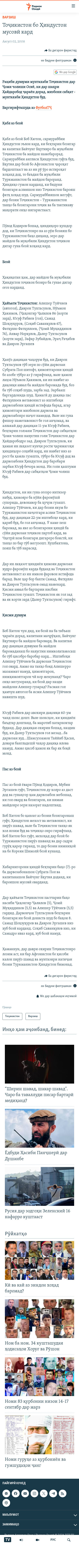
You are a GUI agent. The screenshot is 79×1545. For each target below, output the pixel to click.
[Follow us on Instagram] (34, 1493)
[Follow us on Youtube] (25, 1493)
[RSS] (62, 1493)
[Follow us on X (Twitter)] (44, 1493)
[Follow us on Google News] (6, 1493)
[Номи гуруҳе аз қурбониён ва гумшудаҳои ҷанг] (39, 1434)
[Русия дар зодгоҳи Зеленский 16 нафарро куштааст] (39, 1186)
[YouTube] (37, 1540)
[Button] (60, 50)
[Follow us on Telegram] (53, 1493)
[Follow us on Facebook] (15, 1493)
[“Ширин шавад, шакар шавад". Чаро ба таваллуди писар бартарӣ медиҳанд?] (39, 1064)
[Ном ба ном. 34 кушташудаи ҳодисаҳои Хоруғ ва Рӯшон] (39, 1318)
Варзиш (9, 17)
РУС (53, 1540)
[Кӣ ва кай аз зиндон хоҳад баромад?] (39, 1260)
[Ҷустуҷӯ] (69, 1540)
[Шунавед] (21, 1540)
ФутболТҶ (44, 108)
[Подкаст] (6, 1503)
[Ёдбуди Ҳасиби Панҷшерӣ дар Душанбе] (39, 1128)
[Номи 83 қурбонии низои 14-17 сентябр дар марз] (39, 1376)
